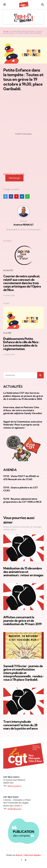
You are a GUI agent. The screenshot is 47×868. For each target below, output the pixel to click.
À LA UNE (7, 333)
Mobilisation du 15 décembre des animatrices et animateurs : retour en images (23, 571)
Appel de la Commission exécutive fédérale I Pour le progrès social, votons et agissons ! (22, 424)
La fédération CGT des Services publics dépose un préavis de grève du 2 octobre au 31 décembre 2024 (23, 395)
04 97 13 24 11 (14, 785)
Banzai (19, 855)
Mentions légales (32, 855)
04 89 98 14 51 (14, 808)
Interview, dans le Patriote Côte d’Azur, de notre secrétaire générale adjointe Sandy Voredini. (22, 410)
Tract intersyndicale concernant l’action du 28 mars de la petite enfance (20, 725)
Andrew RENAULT (23, 224)
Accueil (5, 31)
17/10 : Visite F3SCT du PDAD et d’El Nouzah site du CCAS (21, 478)
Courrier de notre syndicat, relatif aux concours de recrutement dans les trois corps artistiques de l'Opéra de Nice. (22, 283)
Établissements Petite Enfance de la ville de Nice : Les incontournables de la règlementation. (21, 344)
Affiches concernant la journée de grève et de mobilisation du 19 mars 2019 (22, 620)
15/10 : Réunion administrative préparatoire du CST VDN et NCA (22, 500)
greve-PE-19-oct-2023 (13, 173)
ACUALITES (8, 270)
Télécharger (14, 178)
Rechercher (40, 375)
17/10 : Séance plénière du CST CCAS (20, 489)
